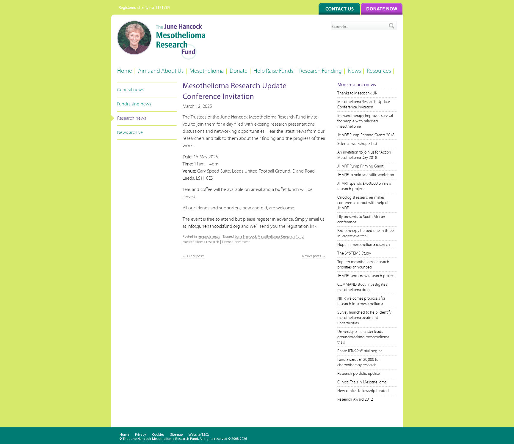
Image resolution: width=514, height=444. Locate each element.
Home (124, 71)
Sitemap (176, 435)
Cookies (158, 435)
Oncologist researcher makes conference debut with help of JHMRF (362, 203)
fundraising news (134, 104)
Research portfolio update (358, 373)
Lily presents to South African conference (361, 219)
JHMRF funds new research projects (366, 276)
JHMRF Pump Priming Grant (360, 166)
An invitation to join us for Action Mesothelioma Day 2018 (364, 155)
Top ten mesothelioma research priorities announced (363, 265)
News (354, 71)
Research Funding (320, 71)
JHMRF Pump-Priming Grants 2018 (365, 135)
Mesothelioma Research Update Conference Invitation (363, 104)
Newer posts (313, 256)
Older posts (193, 256)
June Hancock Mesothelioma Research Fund (269, 236)
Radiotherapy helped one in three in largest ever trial (365, 233)
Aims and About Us (161, 71)
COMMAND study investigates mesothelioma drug (362, 287)
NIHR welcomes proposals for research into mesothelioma (361, 301)
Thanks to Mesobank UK (357, 93)
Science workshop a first (357, 143)
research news (131, 118)
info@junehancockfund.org (213, 226)
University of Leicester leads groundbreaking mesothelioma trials (363, 337)
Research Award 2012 (355, 399)
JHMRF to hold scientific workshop (365, 175)
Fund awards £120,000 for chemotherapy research (358, 362)
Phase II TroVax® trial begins (359, 351)
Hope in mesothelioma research (363, 244)
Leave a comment (236, 242)
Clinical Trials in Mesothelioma (361, 382)
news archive (130, 132)
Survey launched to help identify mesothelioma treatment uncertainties (364, 318)
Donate (238, 71)
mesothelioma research (201, 242)
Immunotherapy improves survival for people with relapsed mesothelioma (365, 121)
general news (130, 89)
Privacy (140, 435)
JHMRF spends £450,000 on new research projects (364, 186)
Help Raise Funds (273, 71)
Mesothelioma (206, 71)
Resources (379, 71)
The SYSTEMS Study (354, 253)
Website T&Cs (199, 435)
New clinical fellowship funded (363, 390)
